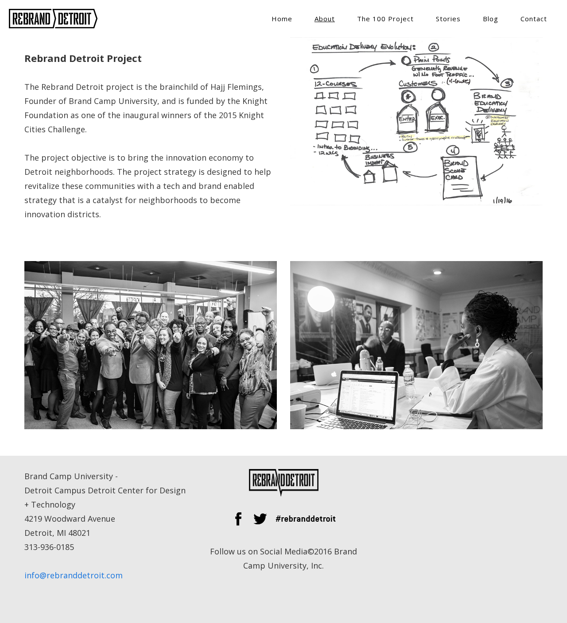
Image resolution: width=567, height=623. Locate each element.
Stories (448, 18)
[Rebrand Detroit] (53, 17)
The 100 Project (385, 18)
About (325, 18)
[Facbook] (238, 523)
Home (282, 18)
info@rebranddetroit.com (73, 575)
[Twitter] (260, 523)
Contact (533, 18)
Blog (490, 18)
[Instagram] (306, 523)
